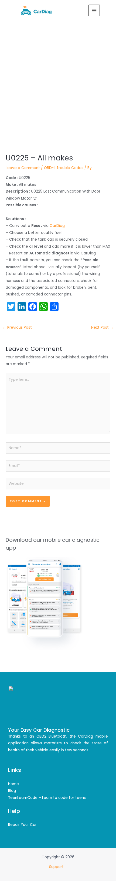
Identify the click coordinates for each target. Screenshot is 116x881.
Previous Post (17, 327)
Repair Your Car (22, 824)
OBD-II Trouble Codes (63, 167)
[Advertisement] (58, 82)
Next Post (102, 327)
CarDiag (57, 225)
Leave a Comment (23, 167)
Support (57, 866)
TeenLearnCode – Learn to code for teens (47, 797)
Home (13, 783)
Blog (12, 790)
